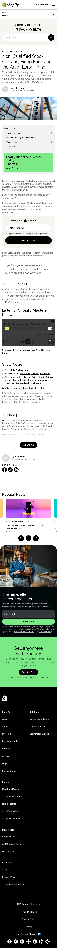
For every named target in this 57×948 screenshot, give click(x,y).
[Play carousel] (28, 538)
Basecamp (42, 380)
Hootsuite (17, 380)
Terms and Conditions (24, 631)
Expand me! (28, 445)
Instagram (45, 373)
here (4, 353)
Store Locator (35, 383)
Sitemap (29, 926)
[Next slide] (36, 538)
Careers (6, 726)
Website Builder (37, 726)
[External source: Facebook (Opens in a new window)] (9, 941)
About (5, 719)
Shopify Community (12, 818)
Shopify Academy (11, 811)
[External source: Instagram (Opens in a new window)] (28, 941)
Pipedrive (9, 383)
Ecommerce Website (40, 733)
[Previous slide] (21, 538)
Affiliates (6, 756)
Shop (4, 869)
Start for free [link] (28, 240)
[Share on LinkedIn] (16, 469)
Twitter (34, 373)
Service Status (9, 771)
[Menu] (54, 4)
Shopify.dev (8, 836)
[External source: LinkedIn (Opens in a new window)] (41, 941)
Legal (5, 763)
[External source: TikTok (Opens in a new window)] (35, 941)
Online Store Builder (39, 719)
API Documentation (11, 844)
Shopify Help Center (12, 796)
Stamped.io (21, 383)
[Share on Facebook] (4, 469)
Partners (6, 748)
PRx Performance (20, 370)
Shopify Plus (8, 877)
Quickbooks (29, 380)
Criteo (35, 377)
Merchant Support (11, 789)
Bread (27, 377)
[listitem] (28, 516)
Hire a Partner (9, 803)
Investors (6, 733)
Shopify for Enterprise (13, 884)
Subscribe (28, 621)
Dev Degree (8, 851)
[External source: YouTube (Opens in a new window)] (22, 941)
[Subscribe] (51, 37)
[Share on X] (10, 469)
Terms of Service (28, 911)
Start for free (42, 4)
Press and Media (10, 741)
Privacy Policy (45, 631)
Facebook (25, 373)
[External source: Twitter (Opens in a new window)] (16, 941)
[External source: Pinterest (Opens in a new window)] (47, 941)
